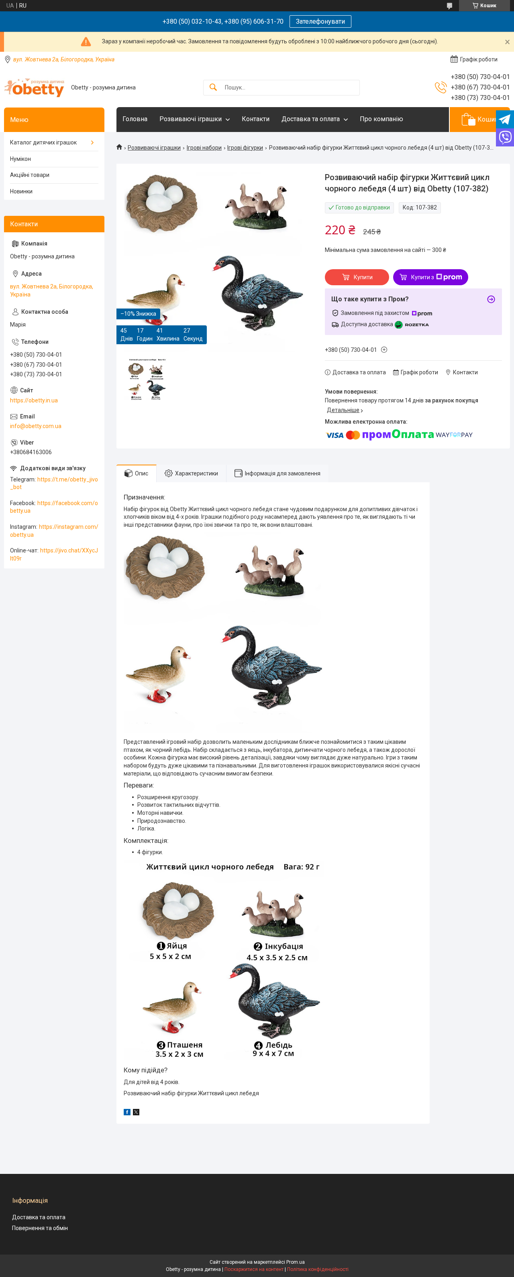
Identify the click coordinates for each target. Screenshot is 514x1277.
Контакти (255, 119)
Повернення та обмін (40, 1228)
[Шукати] (213, 87)
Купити (363, 277)
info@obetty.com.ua (35, 426)
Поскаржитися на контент (254, 1269)
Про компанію (381, 119)
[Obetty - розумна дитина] (34, 87)
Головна (134, 119)
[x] (136, 1113)
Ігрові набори (204, 147)
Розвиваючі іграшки (190, 119)
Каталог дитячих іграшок (43, 142)
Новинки (21, 191)
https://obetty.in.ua (34, 400)
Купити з (422, 277)
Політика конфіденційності (318, 1269)
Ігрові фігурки (245, 147)
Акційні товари (29, 175)
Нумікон (20, 159)
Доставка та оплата (310, 119)
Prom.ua (295, 1262)
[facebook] (127, 1113)
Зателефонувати (320, 21)
